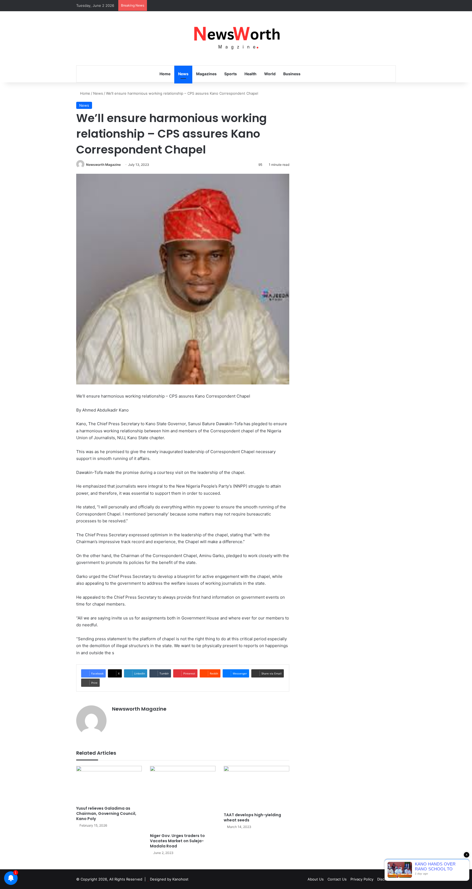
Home (165, 73)
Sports (230, 73)
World (270, 73)
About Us (316, 879)
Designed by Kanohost (169, 879)
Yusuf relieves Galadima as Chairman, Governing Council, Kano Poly (106, 813)
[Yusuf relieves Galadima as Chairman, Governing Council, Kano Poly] (109, 784)
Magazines (206, 73)
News (183, 73)
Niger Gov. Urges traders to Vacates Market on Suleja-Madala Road (177, 841)
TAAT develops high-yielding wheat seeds (252, 817)
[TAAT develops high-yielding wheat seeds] (256, 788)
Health (250, 73)
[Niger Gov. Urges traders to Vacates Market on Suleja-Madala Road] (183, 798)
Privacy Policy (361, 879)
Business (291, 73)
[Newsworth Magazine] (236, 38)
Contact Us (337, 879)
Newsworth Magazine (103, 165)
